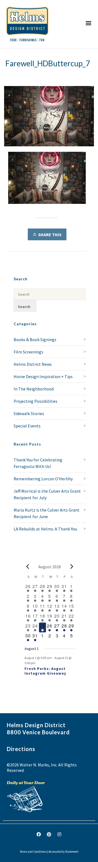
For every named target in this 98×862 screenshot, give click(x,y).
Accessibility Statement (63, 852)
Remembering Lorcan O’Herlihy (43, 478)
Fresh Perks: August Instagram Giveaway (45, 671)
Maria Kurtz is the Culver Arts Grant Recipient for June (46, 513)
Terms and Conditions (33, 852)
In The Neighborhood (34, 389)
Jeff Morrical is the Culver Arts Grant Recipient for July (47, 494)
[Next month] (72, 566)
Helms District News (33, 364)
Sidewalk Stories (29, 413)
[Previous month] (27, 566)
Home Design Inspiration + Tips (43, 376)
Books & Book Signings (35, 339)
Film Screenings (28, 352)
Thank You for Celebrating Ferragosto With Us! (38, 463)
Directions (21, 749)
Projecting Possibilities (35, 401)
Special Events (27, 426)
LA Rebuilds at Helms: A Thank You (45, 529)
